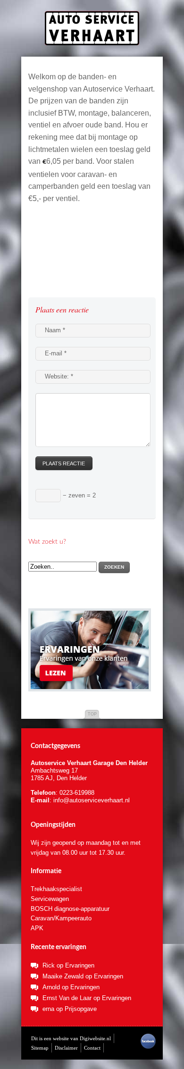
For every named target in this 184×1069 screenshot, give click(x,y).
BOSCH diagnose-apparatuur (70, 908)
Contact (92, 1048)
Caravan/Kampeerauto (61, 918)
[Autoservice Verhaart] (92, 23)
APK (37, 928)
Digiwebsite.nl (95, 1038)
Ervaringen (79, 965)
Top (92, 714)
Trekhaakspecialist (56, 888)
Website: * (59, 376)
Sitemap (40, 1048)
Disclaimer (66, 1048)
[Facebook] (148, 1047)
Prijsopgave (81, 1008)
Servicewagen (50, 898)
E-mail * (56, 353)
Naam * (55, 330)
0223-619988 (76, 792)
